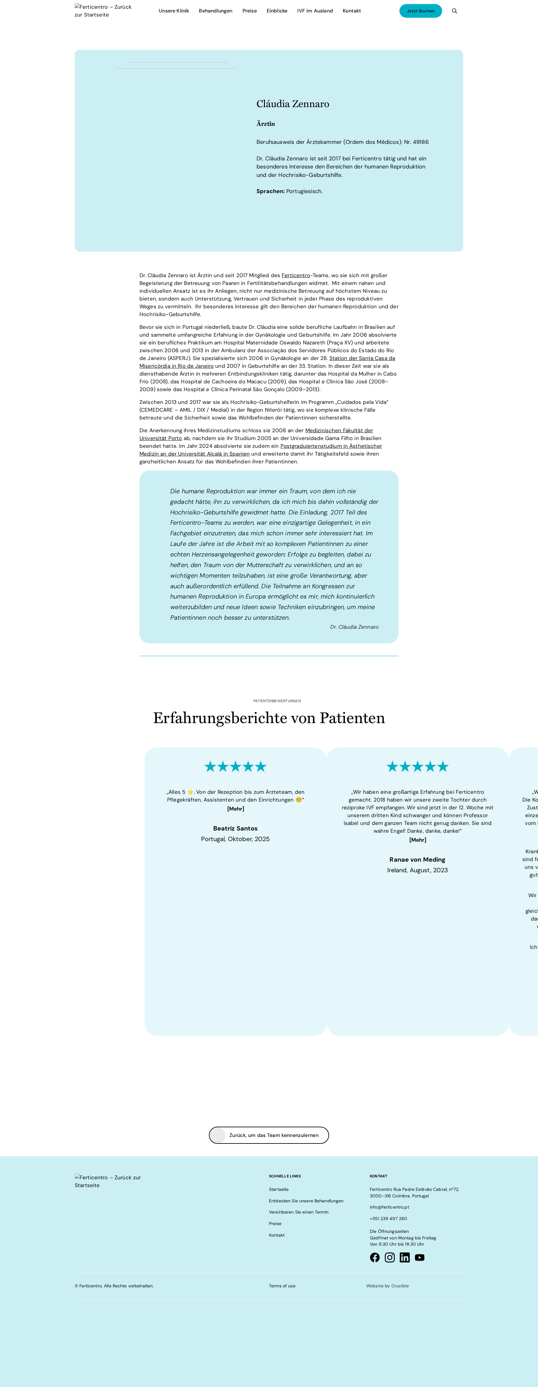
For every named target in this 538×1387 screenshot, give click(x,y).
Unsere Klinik (174, 10)
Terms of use (282, 1286)
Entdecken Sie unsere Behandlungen (306, 1201)
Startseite (279, 1189)
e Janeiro (202, 365)
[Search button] (454, 10)
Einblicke (277, 10)
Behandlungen (215, 10)
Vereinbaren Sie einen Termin (298, 1212)
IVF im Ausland (315, 10)
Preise (250, 10)
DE (375, 11)
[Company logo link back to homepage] (104, 11)
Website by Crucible (387, 1286)
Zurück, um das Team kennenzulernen (274, 1135)
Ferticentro (296, 275)
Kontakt (352, 10)
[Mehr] (235, 808)
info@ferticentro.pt (389, 1207)
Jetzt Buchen (421, 11)
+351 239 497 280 (388, 1218)
